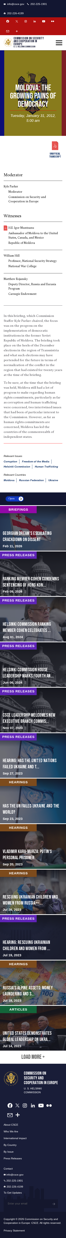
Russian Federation (31, 480)
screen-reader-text (33, 528)
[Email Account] (8, 31)
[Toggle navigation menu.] (59, 42)
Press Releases (13, 1158)
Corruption (10, 461)
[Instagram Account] (26, 21)
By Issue (9, 1151)
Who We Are (11, 1131)
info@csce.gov (15, 4)
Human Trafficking (46, 466)
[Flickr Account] (53, 21)
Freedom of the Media (36, 461)
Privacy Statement (14, 1230)
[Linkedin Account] (35, 21)
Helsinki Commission (17, 466)
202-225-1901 (38, 4)
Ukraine (53, 480)
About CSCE (11, 1124)
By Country (10, 1144)
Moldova (9, 480)
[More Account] (17, 31)
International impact (15, 1138)
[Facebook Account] (8, 21)
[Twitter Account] (17, 21)
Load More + (33, 1057)
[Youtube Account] (44, 21)
